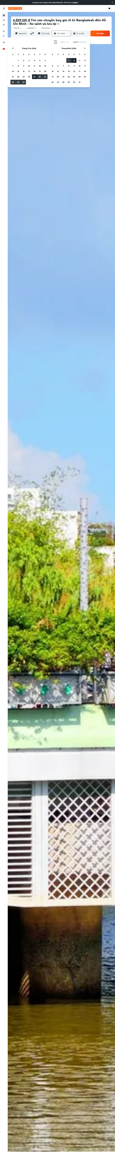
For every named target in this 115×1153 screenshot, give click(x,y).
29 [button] (18, 82)
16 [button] (23, 71)
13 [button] (45, 66)
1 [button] (18, 60)
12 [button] (40, 66)
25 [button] (34, 77)
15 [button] (18, 71)
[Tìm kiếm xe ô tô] (4, 25)
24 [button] (29, 77)
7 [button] (12, 66)
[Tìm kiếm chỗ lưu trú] (4, 20)
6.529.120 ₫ (21, 20)
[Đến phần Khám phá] (4, 31)
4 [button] (34, 60)
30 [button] (23, 82)
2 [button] (23, 60)
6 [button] (45, 60)
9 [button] (23, 66)
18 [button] (34, 71)
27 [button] (45, 77)
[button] (112, 2)
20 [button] (45, 71)
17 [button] (29, 71)
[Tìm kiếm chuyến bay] (4, 15)
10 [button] (29, 66)
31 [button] (79, 82)
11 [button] (34, 66)
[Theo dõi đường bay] (4, 36)
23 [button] (24, 77)
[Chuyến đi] (4, 42)
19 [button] (40, 71)
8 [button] (18, 66)
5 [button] (39, 60)
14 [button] (13, 71)
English (75, 2)
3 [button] (29, 60)
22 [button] (18, 77)
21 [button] (13, 77)
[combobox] (46, 28)
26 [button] (40, 77)
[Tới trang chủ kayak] (15, 8)
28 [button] (13, 82)
